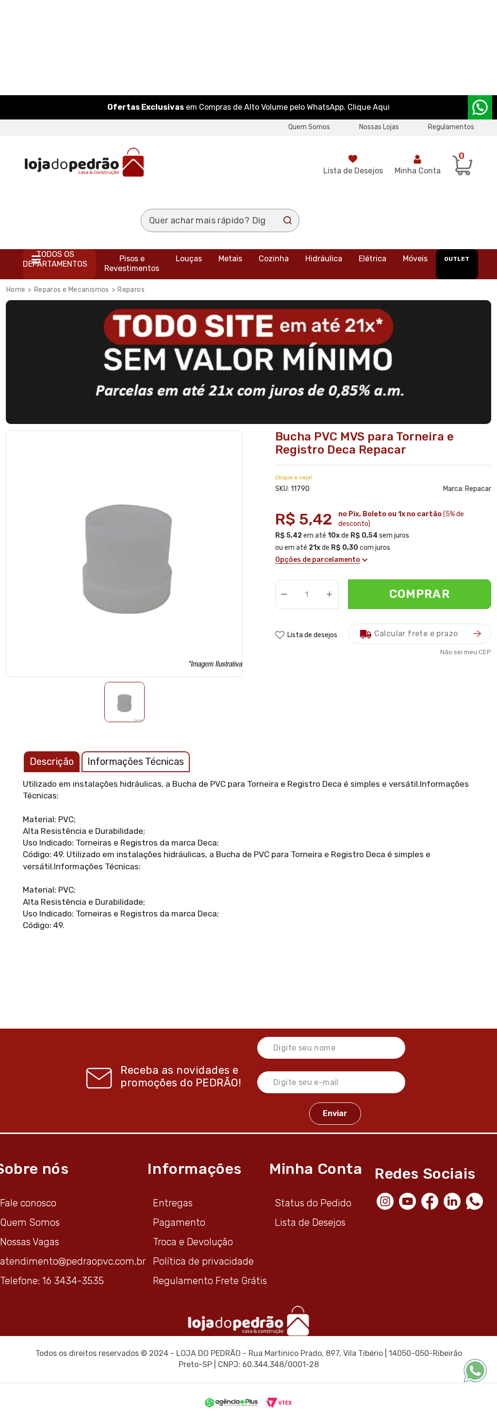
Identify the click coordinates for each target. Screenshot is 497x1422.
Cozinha (274, 258)
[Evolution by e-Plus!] (231, 1402)
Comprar (419, 594)
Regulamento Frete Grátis (210, 1281)
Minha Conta (418, 170)
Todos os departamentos (55, 259)
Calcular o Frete (419, 634)
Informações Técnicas (135, 761)
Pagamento (179, 1222)
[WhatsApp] (477, 1200)
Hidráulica (323, 258)
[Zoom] (124, 702)
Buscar (287, 220)
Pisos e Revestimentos (131, 263)
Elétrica (372, 258)
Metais (230, 258)
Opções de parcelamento (317, 560)
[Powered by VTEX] (279, 1402)
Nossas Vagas (29, 1242)
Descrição (52, 761)
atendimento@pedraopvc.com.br (73, 1261)
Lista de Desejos (353, 170)
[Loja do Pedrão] (84, 162)
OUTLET (456, 258)
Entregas (173, 1203)
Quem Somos (309, 127)
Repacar (478, 489)
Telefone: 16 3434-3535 (52, 1281)
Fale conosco (28, 1203)
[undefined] (127, 552)
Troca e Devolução (193, 1242)
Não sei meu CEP (465, 652)
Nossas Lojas (379, 127)
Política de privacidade (203, 1261)
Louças (189, 258)
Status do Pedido (313, 1203)
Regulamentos (451, 127)
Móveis (415, 258)
